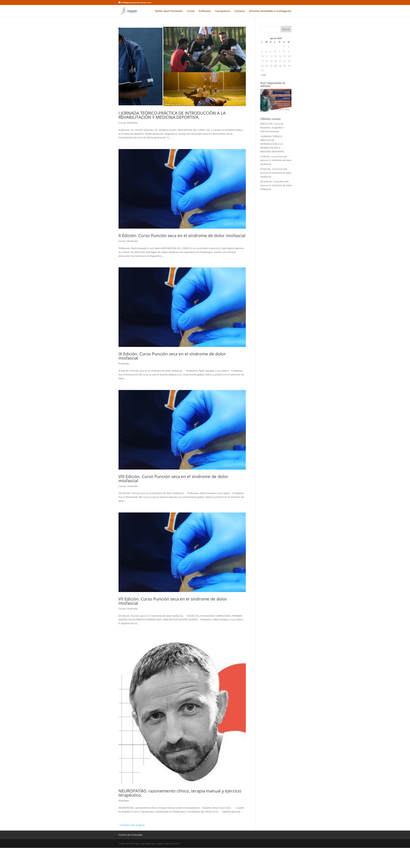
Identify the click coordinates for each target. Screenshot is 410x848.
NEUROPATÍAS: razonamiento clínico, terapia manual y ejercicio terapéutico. (180, 793)
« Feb (263, 74)
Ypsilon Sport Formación (169, 11)
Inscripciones (222, 11)
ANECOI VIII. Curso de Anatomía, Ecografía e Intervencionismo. (272, 127)
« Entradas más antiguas (132, 825)
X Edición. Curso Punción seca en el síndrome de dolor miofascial (182, 235)
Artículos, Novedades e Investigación (270, 11)
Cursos (191, 11)
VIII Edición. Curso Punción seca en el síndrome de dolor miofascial (173, 478)
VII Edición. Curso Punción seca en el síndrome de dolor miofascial (173, 601)
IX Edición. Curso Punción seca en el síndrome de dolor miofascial (172, 356)
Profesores (205, 11)
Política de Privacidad (130, 834)
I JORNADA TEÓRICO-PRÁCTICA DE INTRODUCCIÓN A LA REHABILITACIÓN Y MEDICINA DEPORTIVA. (172, 115)
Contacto (239, 11)
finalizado (132, 122)
